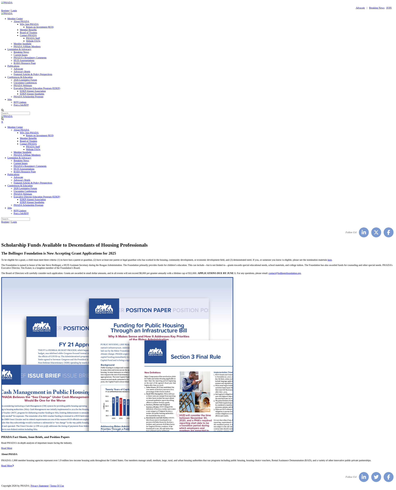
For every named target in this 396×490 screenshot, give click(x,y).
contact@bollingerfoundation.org (285, 273)
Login (14, 10)
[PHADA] (7, 2)
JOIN (389, 7)
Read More (6, 448)
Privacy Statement (39, 485)
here (330, 260)
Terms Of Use (57, 485)
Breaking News (376, 7)
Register (5, 10)
